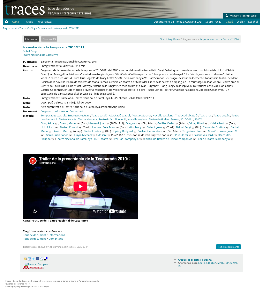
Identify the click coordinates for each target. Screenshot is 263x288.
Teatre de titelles (159, 119)
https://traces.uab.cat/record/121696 (219, 39)
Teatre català (99, 115)
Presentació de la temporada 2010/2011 (53, 47)
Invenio (20, 283)
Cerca (15, 21)
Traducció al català (186, 115)
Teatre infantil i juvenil (112, 119)
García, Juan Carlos (57, 135)
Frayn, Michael (83, 135)
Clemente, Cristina (214, 127)
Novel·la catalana (162, 115)
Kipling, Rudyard (123, 131)
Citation (202, 262)
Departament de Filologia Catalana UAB (178, 21)
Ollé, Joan (131, 123)
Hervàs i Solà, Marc (103, 127)
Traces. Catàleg (27, 28)
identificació (249, 15)
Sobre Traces (213, 21)
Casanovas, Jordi (203, 135)
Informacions (57, 235)
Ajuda (29, 21)
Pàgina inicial (10, 28)
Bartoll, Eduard (69, 127)
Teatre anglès (221, 115)
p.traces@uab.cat (28, 286)
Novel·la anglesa (137, 119)
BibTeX (212, 262)
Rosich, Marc (61, 131)
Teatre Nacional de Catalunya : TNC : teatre (82, 139)
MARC (220, 262)
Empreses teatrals (79, 115)
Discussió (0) (49, 39)
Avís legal (44, 286)
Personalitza (44, 21)
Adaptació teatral (119, 115)
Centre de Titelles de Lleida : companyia (168, 139)
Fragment (47, 111)
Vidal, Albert (196, 123)
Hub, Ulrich (47, 127)
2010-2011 (186, 119)
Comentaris (56, 238)
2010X (198, 119)
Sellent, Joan (154, 127)
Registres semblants (228, 246)
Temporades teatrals (53, 115)
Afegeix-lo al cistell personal (195, 259)
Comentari (76, 111)
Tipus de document (34, 235)
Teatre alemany (87, 119)
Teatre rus (205, 115)
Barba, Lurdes (92, 131)
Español (253, 21)
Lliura (73, 280)
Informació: (31, 39)
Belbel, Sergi (29, 51)
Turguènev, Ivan (192, 131)
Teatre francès (67, 119)
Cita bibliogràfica (169, 39)
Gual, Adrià (47, 123)
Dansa (175, 119)
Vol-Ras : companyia (126, 139)
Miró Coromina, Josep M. (223, 131)
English (240, 21)
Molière (102, 135)
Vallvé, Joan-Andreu (150, 131)
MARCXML (232, 262)
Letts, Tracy (134, 127)
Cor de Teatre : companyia (214, 139)
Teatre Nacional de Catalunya (40, 55)
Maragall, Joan (96, 123)
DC (179, 265)
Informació (61, 111)
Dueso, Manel (68, 123)
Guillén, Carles (165, 123)
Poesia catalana (141, 115)
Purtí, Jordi (181, 135)
